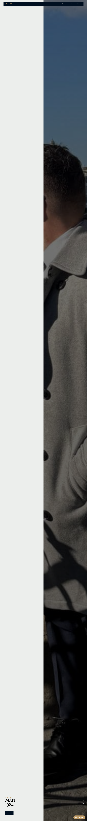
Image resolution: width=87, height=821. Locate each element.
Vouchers (68, 3)
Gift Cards (78, 3)
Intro (54, 3)
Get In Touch (21, 812)
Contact (73, 3)
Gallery (62, 3)
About (58, 3)
